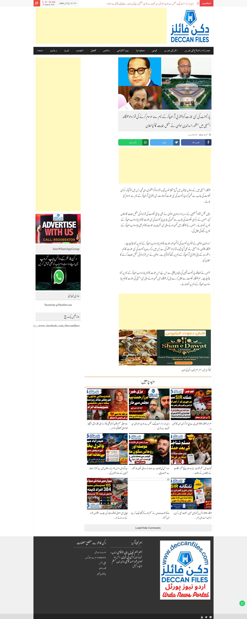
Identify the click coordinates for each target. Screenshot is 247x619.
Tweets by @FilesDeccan (58, 305)
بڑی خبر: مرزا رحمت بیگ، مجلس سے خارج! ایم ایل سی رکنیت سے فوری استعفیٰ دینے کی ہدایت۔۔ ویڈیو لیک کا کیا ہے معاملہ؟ (150, 4)
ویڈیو (138, 566)
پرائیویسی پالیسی (101, 574)
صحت (40, 50)
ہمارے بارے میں (100, 552)
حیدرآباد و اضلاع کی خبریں (197, 50)
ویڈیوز (53, 50)
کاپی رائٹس (102, 563)
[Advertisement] (101, 26)
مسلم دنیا (140, 50)
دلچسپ (79, 50)
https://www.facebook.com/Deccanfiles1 (54, 325)
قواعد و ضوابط (102, 568)
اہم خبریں (194, 370)
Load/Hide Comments (148, 527)
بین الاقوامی (123, 50)
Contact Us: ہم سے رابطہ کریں (95, 557)
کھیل (93, 50)
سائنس (106, 50)
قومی (154, 50)
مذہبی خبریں (120, 562)
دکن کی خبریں (170, 50)
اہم (200, 370)
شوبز (66, 50)
